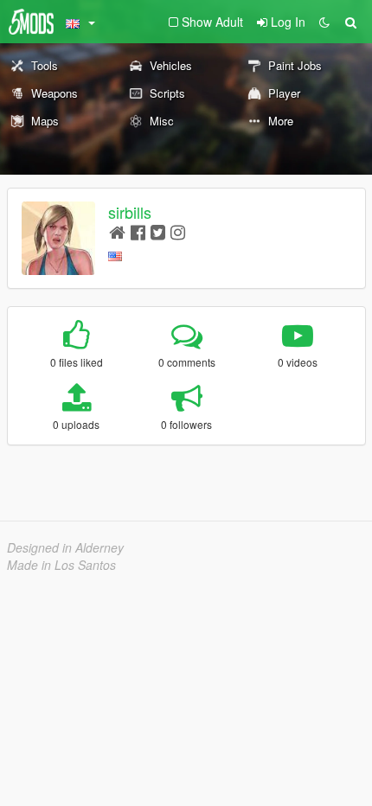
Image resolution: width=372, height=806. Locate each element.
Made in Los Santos (61, 564)
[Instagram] (178, 231)
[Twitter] (158, 231)
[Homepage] (117, 231)
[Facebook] (138, 231)
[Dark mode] (324, 21)
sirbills (129, 212)
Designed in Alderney (65, 547)
